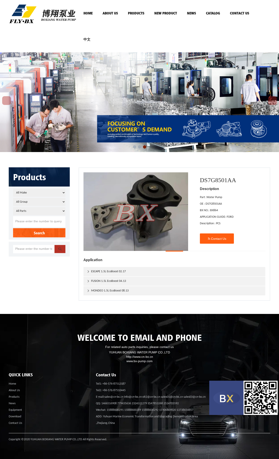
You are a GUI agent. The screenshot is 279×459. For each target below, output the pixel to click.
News (191, 13)
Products (14, 397)
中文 (86, 39)
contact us (239, 13)
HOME (88, 13)
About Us (14, 390)
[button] (134, 147)
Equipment (15, 410)
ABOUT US (110, 13)
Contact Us (217, 238)
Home (12, 383)
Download (15, 416)
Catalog (213, 13)
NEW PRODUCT (165, 13)
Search (39, 232)
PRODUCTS (136, 13)
